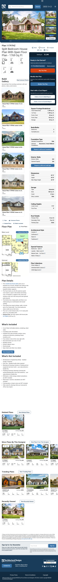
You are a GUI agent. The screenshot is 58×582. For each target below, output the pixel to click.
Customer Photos (15, 220)
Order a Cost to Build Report (43, 97)
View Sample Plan (8, 352)
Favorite (43, 47)
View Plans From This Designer (40, 442)
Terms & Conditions (30, 575)
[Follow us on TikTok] (55, 566)
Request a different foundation (43, 149)
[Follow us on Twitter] (51, 566)
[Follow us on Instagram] (47, 566)
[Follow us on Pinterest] (43, 566)
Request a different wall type (42, 165)
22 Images (52, 38)
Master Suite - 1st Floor (37, 253)
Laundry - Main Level (36, 251)
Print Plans (24, 226)
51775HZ (5, 316)
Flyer (5, 220)
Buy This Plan (43, 70)
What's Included (19, 223)
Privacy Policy (14, 575)
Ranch (33, 237)
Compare (51, 47)
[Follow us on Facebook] (49, 566)
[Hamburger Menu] (55, 6)
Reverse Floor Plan (23, 232)
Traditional (34, 239)
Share (35, 47)
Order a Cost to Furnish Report (43, 101)
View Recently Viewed (27, 501)
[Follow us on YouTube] (53, 566)
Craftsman (34, 234)
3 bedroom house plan (12, 283)
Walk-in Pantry (35, 255)
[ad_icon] (4, 7)
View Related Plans (24, 412)
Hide (40, 50)
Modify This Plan (43, 84)
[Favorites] (49, 6)
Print (47, 50)
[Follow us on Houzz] (45, 566)
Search (38, 6)
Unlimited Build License (37, 267)
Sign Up (52, 546)
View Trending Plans (25, 471)
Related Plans (7, 223)
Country (33, 232)
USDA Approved (35, 270)
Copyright (45, 575)
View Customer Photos (22, 80)
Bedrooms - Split (35, 248)
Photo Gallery (34, 265)
